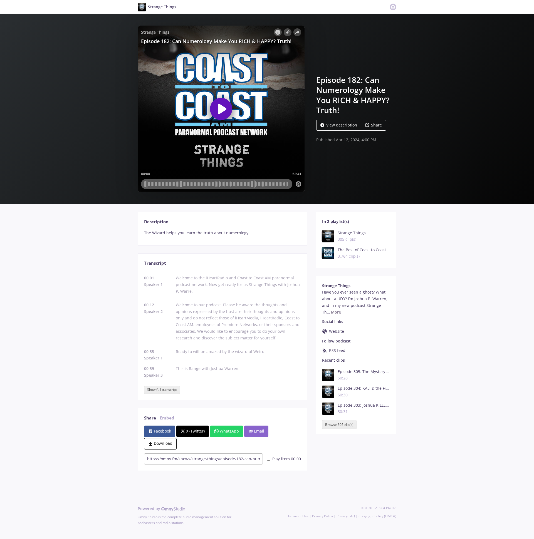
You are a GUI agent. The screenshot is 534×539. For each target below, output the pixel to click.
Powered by (149, 508)
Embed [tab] (167, 418)
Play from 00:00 (286, 458)
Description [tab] (156, 222)
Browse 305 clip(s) (339, 424)
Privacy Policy (322, 516)
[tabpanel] (222, 233)
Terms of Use (298, 516)
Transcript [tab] (155, 263)
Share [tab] (150, 418)
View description (341, 125)
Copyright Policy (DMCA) (377, 516)
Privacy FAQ (346, 516)
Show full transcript (162, 389)
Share (376, 125)
